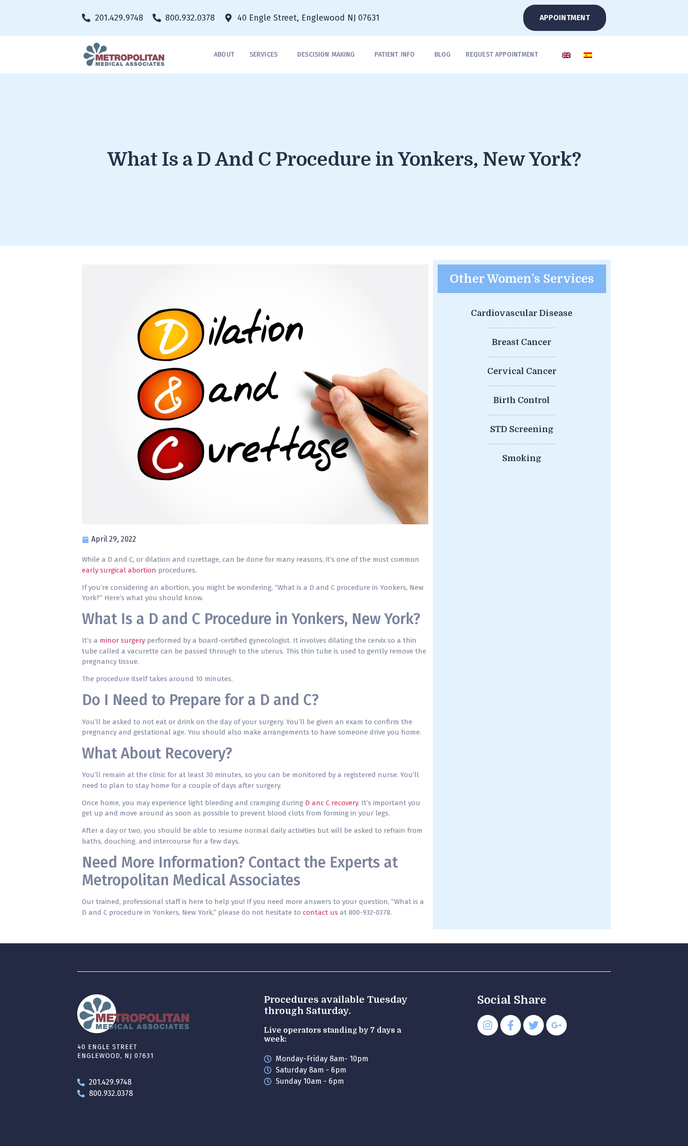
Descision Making (326, 55)
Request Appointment (502, 55)
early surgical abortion (119, 570)
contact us (320, 912)
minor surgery (122, 640)
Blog (442, 55)
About (224, 55)
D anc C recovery (331, 803)
